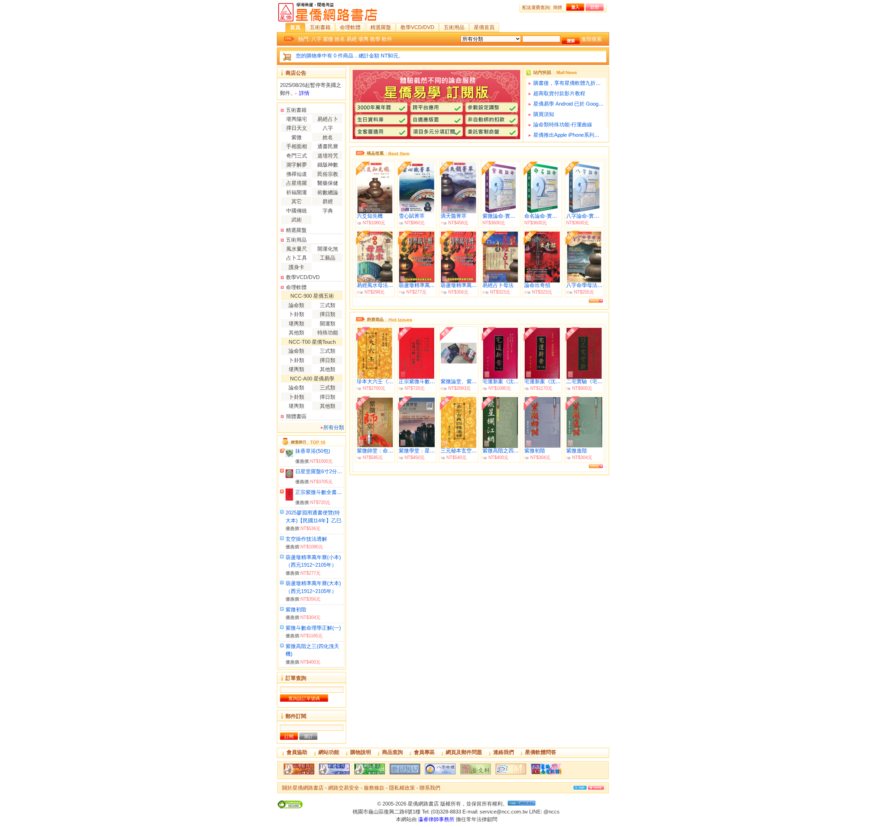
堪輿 (363, 39)
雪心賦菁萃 (412, 216)
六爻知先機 (370, 216)
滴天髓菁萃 (454, 216)
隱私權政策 (402, 788)
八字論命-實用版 (584, 216)
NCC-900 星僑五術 (312, 296)
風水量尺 (296, 249)
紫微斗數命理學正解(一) (313, 628)
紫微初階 (296, 609)
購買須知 (543, 114)
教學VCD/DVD (417, 27)
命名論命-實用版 (542, 216)
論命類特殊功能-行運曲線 (562, 124)
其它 (296, 201)
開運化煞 (327, 249)
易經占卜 (327, 119)
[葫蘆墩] (440, 774)
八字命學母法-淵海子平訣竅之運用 (584, 285)
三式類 (327, 305)
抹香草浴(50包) (312, 451)
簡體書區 (296, 416)
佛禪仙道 (296, 174)
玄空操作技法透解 (306, 539)
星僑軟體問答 (540, 752)
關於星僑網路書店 (303, 788)
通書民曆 (327, 146)
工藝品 (327, 258)
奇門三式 (296, 156)
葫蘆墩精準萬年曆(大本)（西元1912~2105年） (459, 285)
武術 (296, 220)
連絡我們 (503, 752)
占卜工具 (296, 258)
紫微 (328, 39)
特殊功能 (327, 332)
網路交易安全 (343, 788)
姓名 (340, 39)
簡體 (557, 7)
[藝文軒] (475, 774)
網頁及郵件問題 (464, 752)
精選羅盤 (380, 27)
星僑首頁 (484, 27)
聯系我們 (429, 788)
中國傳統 (296, 211)
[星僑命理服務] (299, 774)
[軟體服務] (334, 774)
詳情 (304, 93)
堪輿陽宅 (296, 119)
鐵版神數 (327, 165)
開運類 (327, 323)
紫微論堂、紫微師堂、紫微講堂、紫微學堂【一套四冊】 (459, 381)
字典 (328, 211)
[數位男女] (405, 774)
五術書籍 (320, 27)
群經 (328, 201)
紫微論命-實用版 (500, 216)
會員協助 (297, 752)
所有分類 (333, 427)
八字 (316, 39)
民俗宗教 (327, 174)
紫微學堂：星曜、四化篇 (417, 450)
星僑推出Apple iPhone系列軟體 (568, 135)
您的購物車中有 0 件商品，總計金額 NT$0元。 (350, 56)
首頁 (295, 27)
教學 (375, 39)
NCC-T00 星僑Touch (312, 342)
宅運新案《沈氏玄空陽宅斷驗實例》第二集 (542, 381)
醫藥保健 (327, 183)
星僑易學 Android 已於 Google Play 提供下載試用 (568, 104)
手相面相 (296, 146)
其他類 (296, 332)
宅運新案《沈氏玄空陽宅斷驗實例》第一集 (500, 381)
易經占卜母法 (498, 285)
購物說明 (360, 752)
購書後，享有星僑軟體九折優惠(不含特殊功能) (568, 83)
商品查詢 (392, 752)
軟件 (387, 39)
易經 (351, 39)
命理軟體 (350, 27)
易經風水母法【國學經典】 (375, 285)
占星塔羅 (296, 183)
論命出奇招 (537, 285)
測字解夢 (296, 165)
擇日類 (327, 314)
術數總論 (327, 192)
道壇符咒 (327, 156)
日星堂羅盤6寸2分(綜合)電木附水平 (319, 471)
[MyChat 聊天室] (511, 774)
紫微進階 (576, 450)
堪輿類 (296, 323)
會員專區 (424, 752)
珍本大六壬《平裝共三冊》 (375, 381)
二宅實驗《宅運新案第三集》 (584, 381)
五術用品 (454, 27)
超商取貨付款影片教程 (559, 93)
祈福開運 (296, 192)
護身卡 (296, 267)
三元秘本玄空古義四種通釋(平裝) (459, 450)
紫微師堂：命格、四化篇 (375, 450)
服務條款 (374, 788)
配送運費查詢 (535, 7)
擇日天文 (296, 128)
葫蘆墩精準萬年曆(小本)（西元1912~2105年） (417, 285)
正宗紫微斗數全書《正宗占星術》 (319, 492)
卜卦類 (296, 314)
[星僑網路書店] (370, 774)
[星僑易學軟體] (546, 774)
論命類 (296, 305)
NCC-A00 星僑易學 (312, 378)
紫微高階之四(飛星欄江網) (500, 450)
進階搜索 (591, 39)
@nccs (551, 812)
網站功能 (328, 752)
